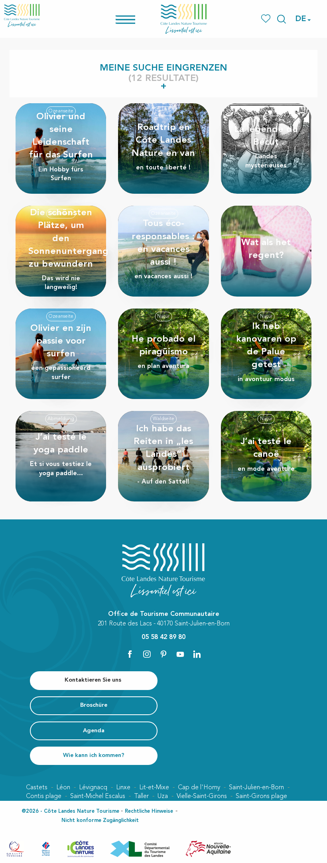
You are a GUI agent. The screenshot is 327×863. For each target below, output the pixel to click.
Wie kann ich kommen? (93, 756)
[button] (281, 19)
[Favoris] (266, 19)
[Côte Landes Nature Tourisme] (184, 19)
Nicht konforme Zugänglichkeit (100, 820)
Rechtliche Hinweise (149, 811)
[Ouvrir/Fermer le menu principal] (136, 19)
